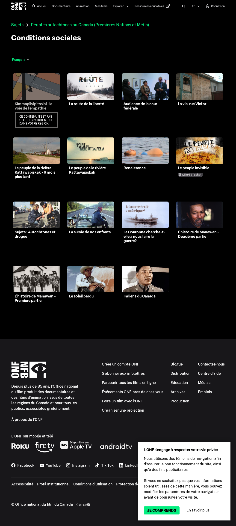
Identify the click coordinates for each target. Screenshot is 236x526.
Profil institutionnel (53, 484)
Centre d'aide (209, 373)
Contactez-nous (211, 364)
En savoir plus (197, 510)
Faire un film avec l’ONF (122, 401)
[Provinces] (28, 59)
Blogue (177, 364)
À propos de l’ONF (27, 419)
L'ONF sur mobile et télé (32, 436)
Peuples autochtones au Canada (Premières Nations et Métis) (90, 24)
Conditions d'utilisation (92, 484)
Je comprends (161, 510)
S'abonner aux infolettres (123, 373)
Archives (178, 392)
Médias (204, 382)
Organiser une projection (123, 410)
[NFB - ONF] (18, 6)
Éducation (179, 382)
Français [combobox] (18, 60)
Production (180, 401)
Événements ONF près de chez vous (132, 392)
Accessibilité (22, 484)
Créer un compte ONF (120, 364)
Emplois (205, 392)
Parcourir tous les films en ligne (129, 382)
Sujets (17, 24)
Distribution (180, 373)
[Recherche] (183, 6)
